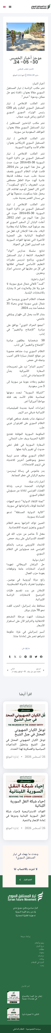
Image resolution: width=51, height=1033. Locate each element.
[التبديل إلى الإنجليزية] (4, 6)
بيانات (41, 959)
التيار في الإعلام (37, 962)
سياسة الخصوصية (33, 1029)
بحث (42, 965)
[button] (10, 7)
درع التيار (40, 946)
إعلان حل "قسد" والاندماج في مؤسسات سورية (32, 997)
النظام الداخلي (18, 1029)
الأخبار (31, 69)
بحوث (41, 953)
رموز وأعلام (39, 943)
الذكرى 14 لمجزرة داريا (30, 1014)
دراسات (41, 956)
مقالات (41, 949)
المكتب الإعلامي (23, 69)
